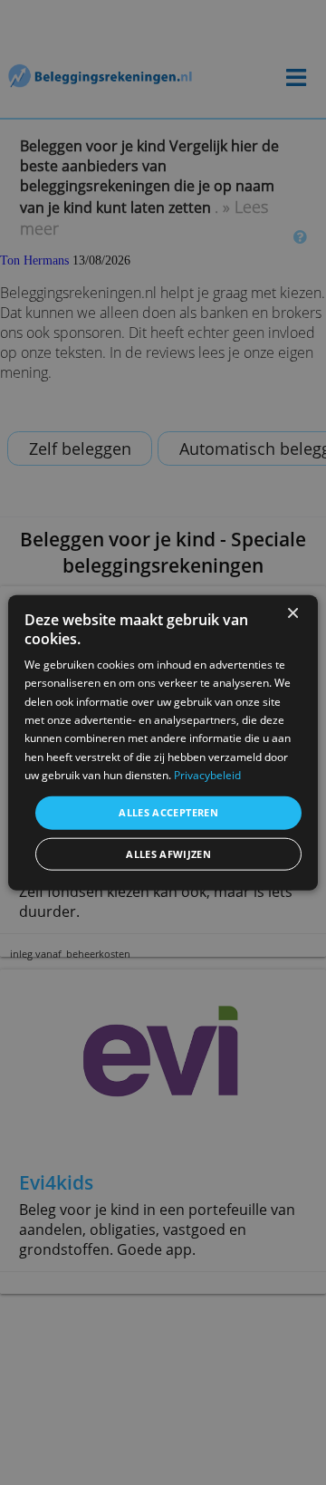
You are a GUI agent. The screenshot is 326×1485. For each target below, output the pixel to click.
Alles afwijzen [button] (168, 854)
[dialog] (163, 742)
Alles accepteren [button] (168, 812)
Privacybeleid (207, 775)
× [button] (292, 613)
